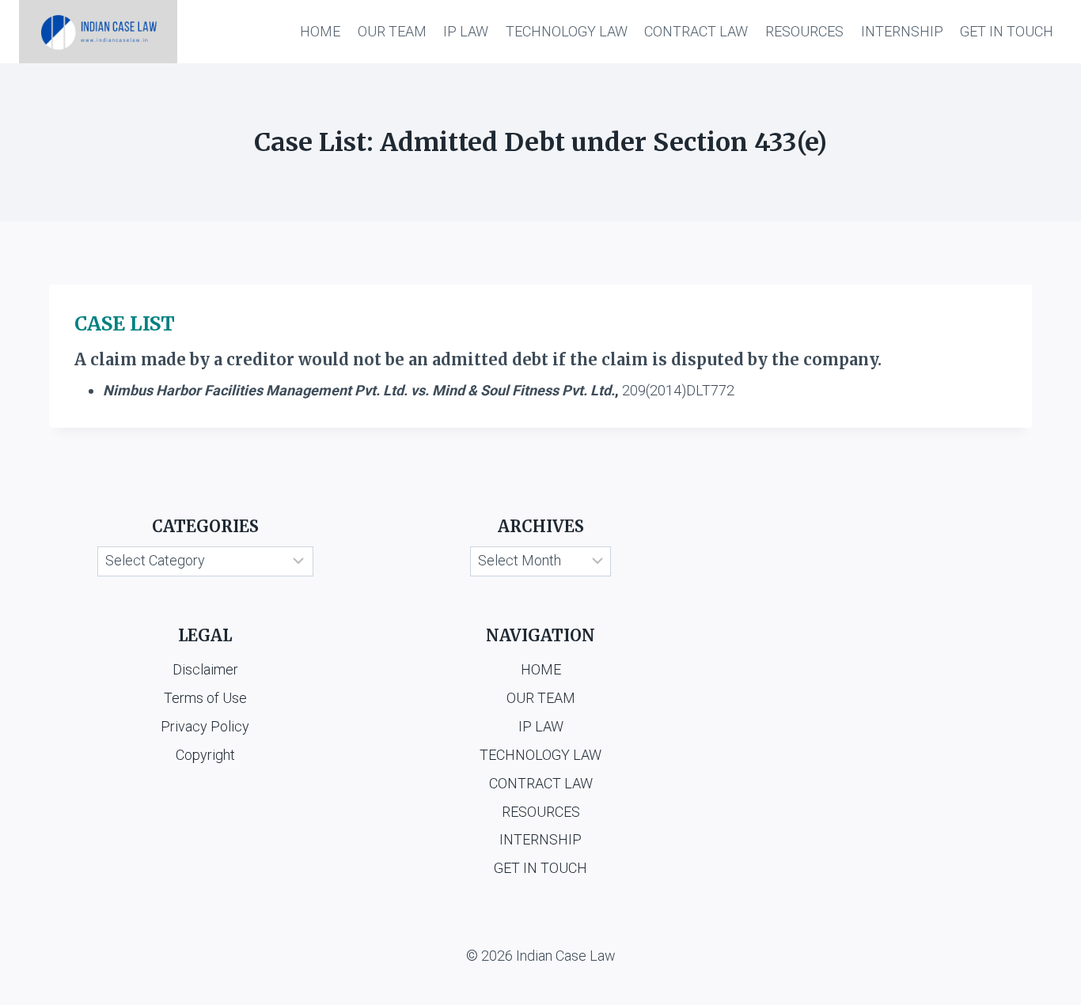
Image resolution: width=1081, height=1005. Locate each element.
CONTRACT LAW (696, 31)
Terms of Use (205, 698)
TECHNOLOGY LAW (567, 31)
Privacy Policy (205, 726)
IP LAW (465, 31)
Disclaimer (205, 669)
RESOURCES (804, 31)
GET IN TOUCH (1006, 31)
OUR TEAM (392, 31)
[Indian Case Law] (98, 31)
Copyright (205, 754)
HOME (320, 31)
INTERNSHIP (902, 31)
